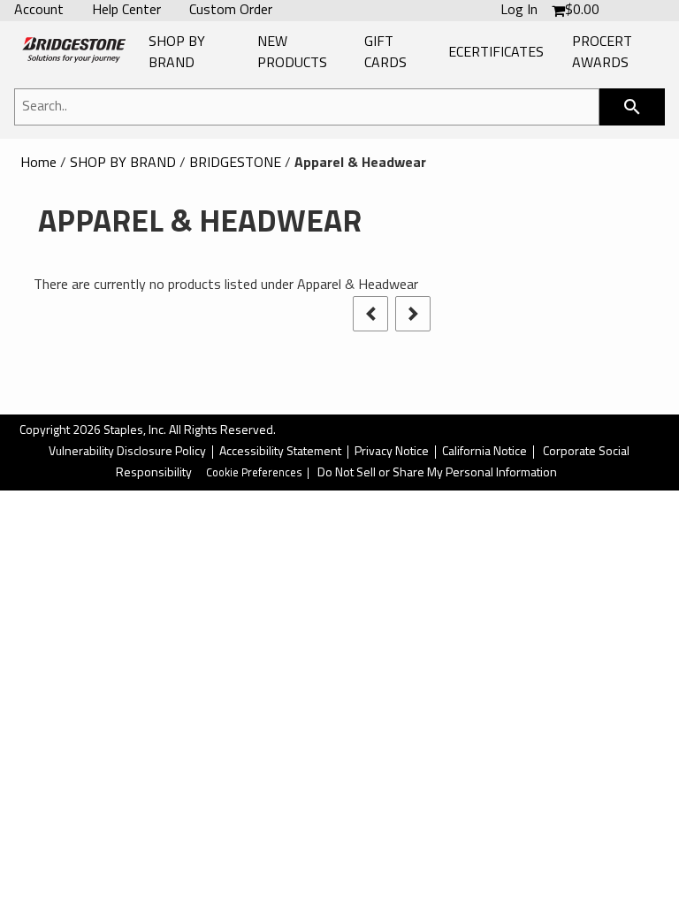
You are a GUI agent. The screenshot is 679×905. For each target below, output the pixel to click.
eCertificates (496, 53)
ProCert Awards (602, 53)
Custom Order (230, 11)
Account (39, 11)
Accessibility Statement (280, 452)
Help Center (126, 11)
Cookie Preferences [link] (254, 473)
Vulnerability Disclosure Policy (127, 452)
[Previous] (370, 313)
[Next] (413, 313)
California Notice (484, 452)
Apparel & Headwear (360, 163)
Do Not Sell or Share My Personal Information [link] (437, 473)
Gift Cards (385, 53)
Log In (519, 11)
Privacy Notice (392, 452)
